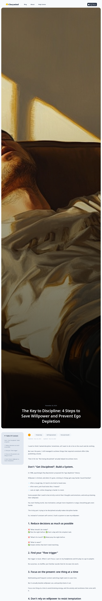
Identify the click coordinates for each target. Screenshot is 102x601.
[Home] (12, 4)
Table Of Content (12, 436)
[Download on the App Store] (92, 4)
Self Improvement (51, 435)
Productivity (39, 435)
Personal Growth (65, 435)
